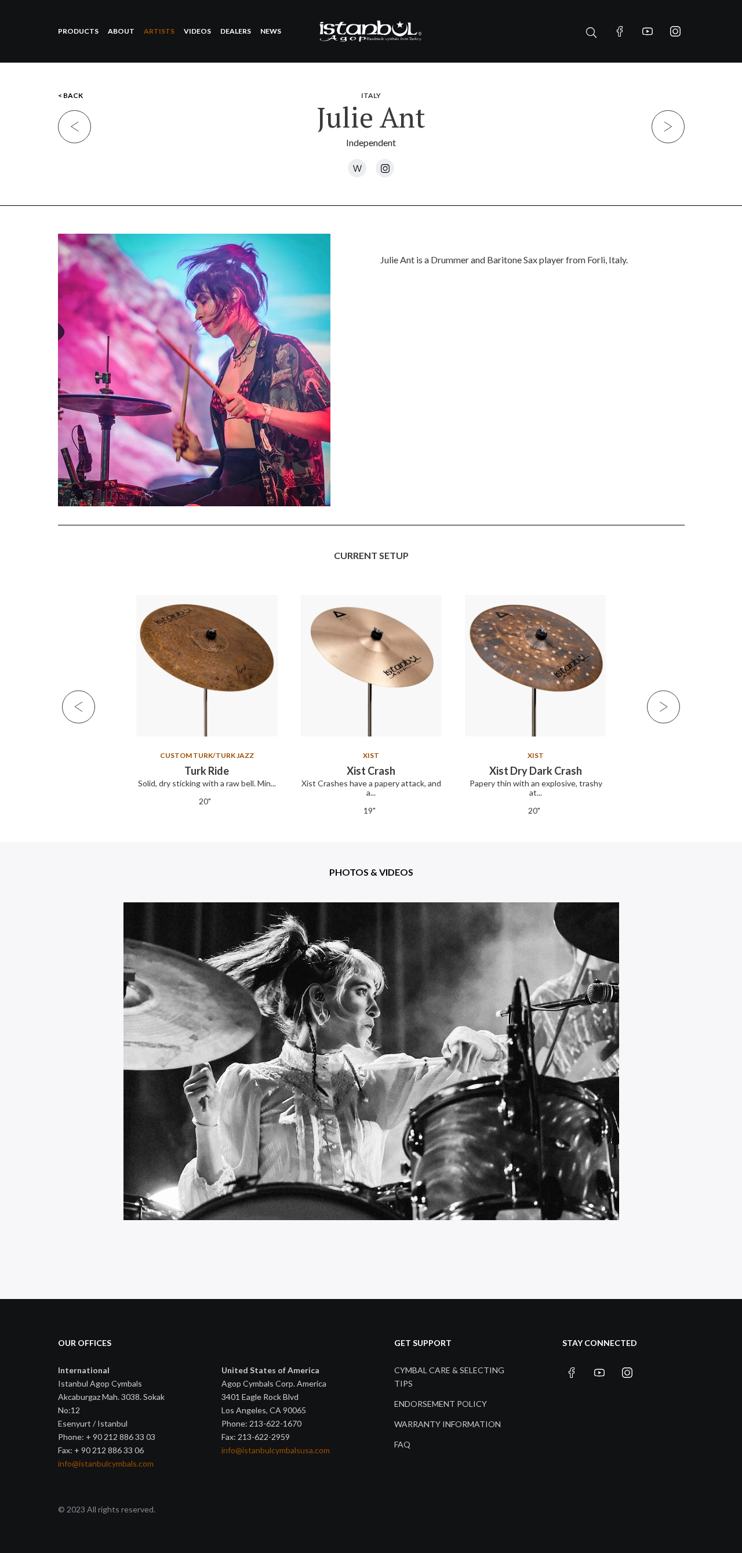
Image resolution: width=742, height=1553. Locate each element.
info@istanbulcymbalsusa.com (275, 1450)
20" (205, 801)
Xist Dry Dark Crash (535, 770)
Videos (197, 31)
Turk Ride (206, 770)
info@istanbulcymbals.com (106, 1463)
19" (369, 810)
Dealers (235, 31)
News (270, 31)
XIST (371, 755)
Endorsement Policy (440, 1404)
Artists (159, 31)
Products (78, 31)
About (121, 31)
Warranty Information (447, 1424)
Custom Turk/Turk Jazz (206, 755)
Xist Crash (371, 770)
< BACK (70, 95)
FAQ (402, 1444)
